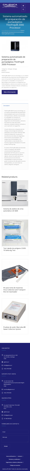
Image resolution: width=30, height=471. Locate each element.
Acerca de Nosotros (11, 456)
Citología (12, 30)
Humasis (7, 72)
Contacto (20, 456)
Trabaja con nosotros (15, 465)
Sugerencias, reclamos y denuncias (14, 462)
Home (3, 30)
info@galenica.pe (8, 415)
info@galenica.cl (8, 365)
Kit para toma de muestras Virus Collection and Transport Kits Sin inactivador (14, 290)
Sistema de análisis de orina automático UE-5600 (13, 210)
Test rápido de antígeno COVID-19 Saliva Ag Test (14, 249)
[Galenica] (10, 6)
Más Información (10, 92)
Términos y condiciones (14, 459)
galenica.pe (7, 412)
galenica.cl (6, 362)
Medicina (7, 30)
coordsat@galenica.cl (9, 389)
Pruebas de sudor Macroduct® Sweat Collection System (14, 328)
